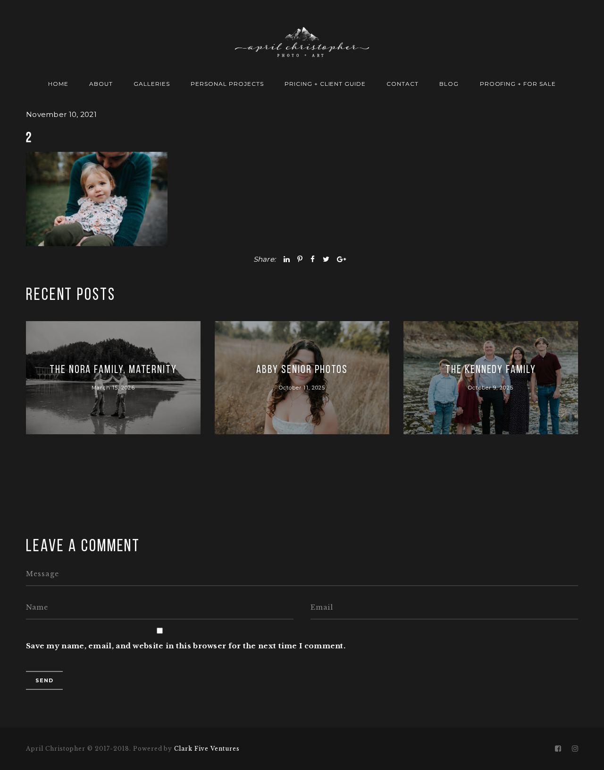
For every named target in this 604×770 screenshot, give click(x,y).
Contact (402, 83)
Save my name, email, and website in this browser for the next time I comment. (185, 645)
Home (58, 83)
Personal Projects (227, 83)
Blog (449, 83)
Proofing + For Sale (518, 83)
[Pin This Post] (299, 259)
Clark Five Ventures (206, 748)
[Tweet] (326, 259)
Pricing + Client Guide (325, 83)
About (101, 83)
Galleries (152, 83)
